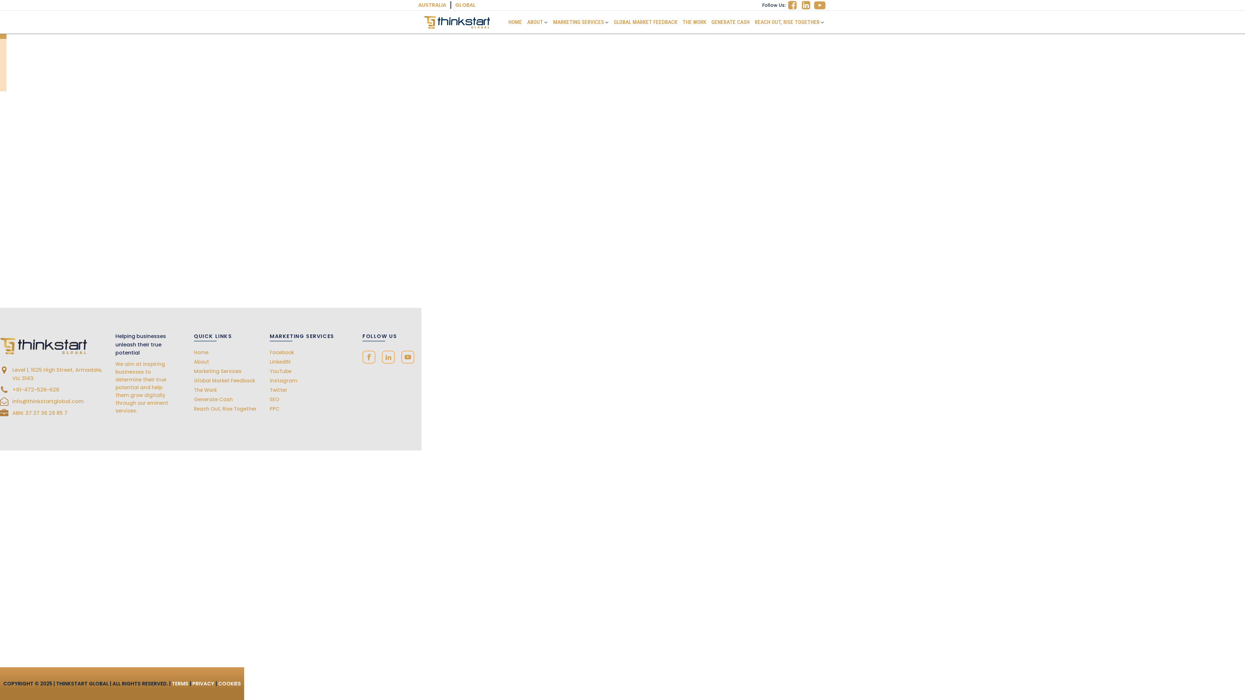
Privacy (203, 683)
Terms (180, 683)
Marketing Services (578, 22)
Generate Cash (730, 22)
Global (465, 5)
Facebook (282, 352)
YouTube (280, 371)
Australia (432, 5)
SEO (274, 399)
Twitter (278, 390)
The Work (694, 22)
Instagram (283, 380)
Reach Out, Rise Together (787, 22)
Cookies (229, 683)
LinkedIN (280, 361)
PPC (274, 408)
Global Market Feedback (645, 22)
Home (515, 22)
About (535, 22)
